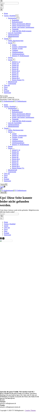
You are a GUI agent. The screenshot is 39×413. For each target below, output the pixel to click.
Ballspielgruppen (17, 112)
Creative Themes (30, 410)
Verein (10, 132)
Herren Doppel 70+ (18, 168)
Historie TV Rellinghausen (20, 144)
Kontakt (6, 179)
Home (6, 105)
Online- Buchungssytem (15, 130)
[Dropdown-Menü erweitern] (13, 132)
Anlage (14, 134)
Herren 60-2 (16, 166)
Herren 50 (15, 161)
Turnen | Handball (9, 106)
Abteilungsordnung (18, 143)
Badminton (15, 110)
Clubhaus (15, 139)
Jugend (10, 146)
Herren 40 (15, 157)
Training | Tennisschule (19, 135)
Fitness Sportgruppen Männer (21, 114)
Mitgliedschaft (12, 170)
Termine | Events (17, 137)
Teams (10, 148)
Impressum (7, 181)
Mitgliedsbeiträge (13, 126)
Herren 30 (15, 155)
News (6, 175)
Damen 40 (15, 153)
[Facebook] (1, 239)
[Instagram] (3, 239)
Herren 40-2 (16, 159)
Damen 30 (15, 152)
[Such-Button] (2, 217)
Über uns (7, 173)
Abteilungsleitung (13, 124)
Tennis (6, 128)
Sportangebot (12, 108)
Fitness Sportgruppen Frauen (21, 115)
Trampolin (15, 119)
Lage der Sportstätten (14, 123)
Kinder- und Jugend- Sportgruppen (23, 117)
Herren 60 (15, 164)
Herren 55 (15, 163)
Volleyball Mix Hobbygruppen (21, 121)
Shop (5, 177)
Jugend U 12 (16, 150)
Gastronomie (12, 172)
